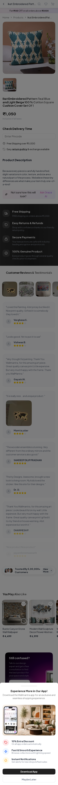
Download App (29, 771)
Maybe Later (29, 779)
